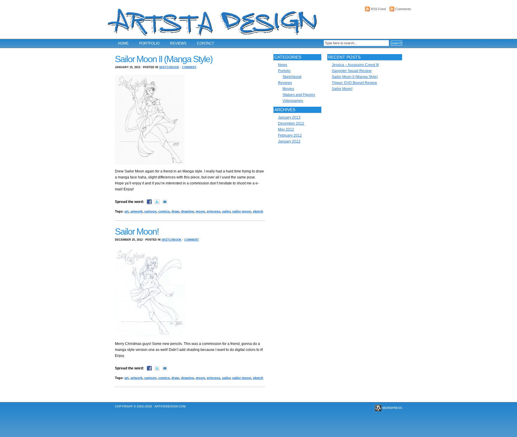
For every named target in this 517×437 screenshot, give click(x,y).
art (126, 211)
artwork (136, 211)
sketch (258, 211)
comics (164, 211)
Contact (205, 43)
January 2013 (289, 117)
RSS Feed (378, 9)
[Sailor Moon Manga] (151, 164)
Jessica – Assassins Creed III (355, 65)
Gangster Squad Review (352, 71)
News (282, 65)
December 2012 (291, 123)
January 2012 (289, 141)
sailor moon (241, 211)
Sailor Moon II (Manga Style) (163, 59)
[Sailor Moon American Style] (151, 336)
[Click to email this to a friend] (164, 201)
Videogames (292, 101)
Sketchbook (169, 67)
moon (200, 211)
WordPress (392, 408)
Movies (288, 89)
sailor (226, 211)
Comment (189, 67)
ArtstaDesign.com (169, 406)
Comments (403, 9)
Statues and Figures (298, 95)
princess (213, 211)
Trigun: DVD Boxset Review (354, 83)
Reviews (178, 43)
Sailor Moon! (137, 231)
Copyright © (125, 406)
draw (175, 211)
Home (123, 43)
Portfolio (149, 43)
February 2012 (290, 135)
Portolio (284, 71)
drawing (187, 211)
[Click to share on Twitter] (157, 201)
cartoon (150, 211)
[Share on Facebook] (149, 201)
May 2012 (286, 129)
